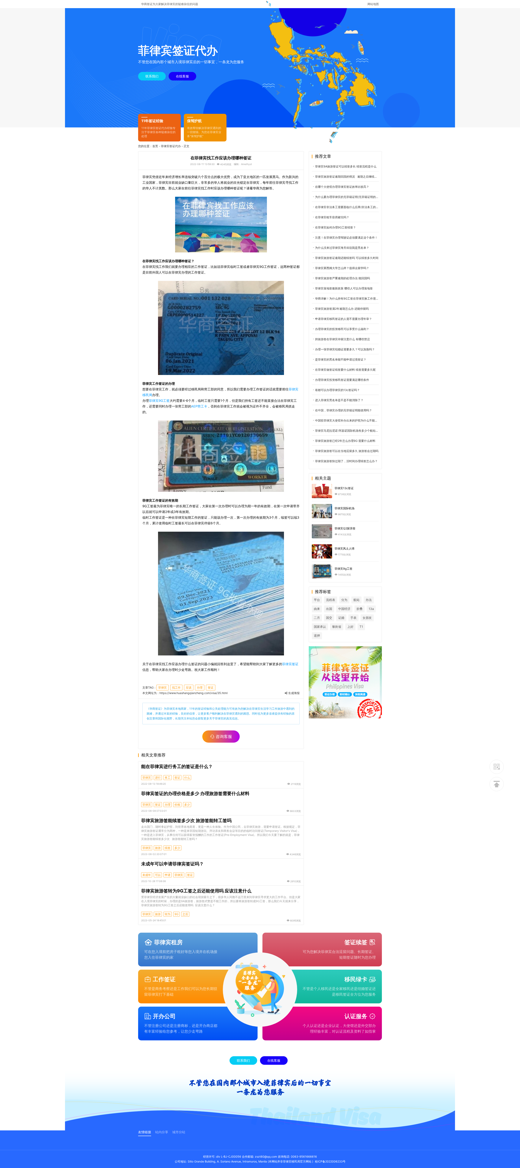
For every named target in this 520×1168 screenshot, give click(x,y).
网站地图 (373, 4)
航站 (356, 600)
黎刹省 (336, 627)
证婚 (341, 618)
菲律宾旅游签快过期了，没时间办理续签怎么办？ (346, 461)
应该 (189, 687)
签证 (210, 687)
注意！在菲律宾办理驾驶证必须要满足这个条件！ (346, 237)
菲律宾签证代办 (171, 146)
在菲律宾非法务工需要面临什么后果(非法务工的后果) (347, 207)
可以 (158, 875)
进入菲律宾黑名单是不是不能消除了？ (339, 400)
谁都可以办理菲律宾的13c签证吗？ (337, 390)
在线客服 (182, 76)
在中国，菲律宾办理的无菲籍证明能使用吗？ (343, 410)
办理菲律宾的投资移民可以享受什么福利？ (342, 329)
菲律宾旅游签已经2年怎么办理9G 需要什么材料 (345, 440)
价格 (177, 804)
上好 (350, 627)
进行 (158, 777)
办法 (369, 600)
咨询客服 (224, 736)
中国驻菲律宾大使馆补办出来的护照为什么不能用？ (347, 420)
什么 (187, 777)
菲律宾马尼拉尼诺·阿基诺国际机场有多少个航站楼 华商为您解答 (347, 430)
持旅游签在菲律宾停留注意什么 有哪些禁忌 (342, 339)
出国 (329, 609)
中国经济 (344, 609)
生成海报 (293, 693)
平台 (317, 600)
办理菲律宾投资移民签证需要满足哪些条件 (342, 379)
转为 (167, 914)
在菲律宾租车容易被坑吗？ (332, 217)
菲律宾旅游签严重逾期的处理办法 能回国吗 (342, 278)
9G (176, 914)
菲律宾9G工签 (159, 401)
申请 (167, 875)
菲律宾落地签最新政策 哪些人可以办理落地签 (344, 288)
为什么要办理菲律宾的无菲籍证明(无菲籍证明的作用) (347, 197)
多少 (187, 804)
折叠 (359, 609)
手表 (353, 618)
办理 (200, 687)
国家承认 (320, 627)
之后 (185, 914)
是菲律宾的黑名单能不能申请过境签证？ (340, 359)
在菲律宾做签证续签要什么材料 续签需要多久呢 (345, 369)
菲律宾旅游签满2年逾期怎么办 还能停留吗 (342, 308)
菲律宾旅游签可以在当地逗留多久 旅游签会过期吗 (346, 451)
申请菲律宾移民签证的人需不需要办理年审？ (343, 319)
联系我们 (151, 76)
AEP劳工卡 (199, 406)
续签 (167, 848)
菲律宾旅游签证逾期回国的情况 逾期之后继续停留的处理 (347, 176)
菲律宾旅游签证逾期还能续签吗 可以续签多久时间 (346, 258)
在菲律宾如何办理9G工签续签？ (335, 227)
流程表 (330, 600)
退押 (317, 636)
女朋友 (367, 618)
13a (371, 609)
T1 (361, 627)
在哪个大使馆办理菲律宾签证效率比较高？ (342, 186)
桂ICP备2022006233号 (330, 1161)
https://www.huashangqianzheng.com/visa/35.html (193, 693)
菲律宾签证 (290, 664)
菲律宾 (162, 687)
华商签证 (155, 708)
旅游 (158, 848)
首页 (155, 146)
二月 (317, 618)
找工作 (176, 687)
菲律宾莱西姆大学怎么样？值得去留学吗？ (342, 268)
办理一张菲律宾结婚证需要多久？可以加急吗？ (345, 349)
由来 (317, 609)
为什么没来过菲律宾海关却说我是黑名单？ (342, 247)
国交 (329, 618)
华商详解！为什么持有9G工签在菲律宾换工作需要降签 (347, 298)
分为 (344, 600)
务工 (167, 777)
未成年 (146, 875)
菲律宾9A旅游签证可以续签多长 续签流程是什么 (345, 166)
